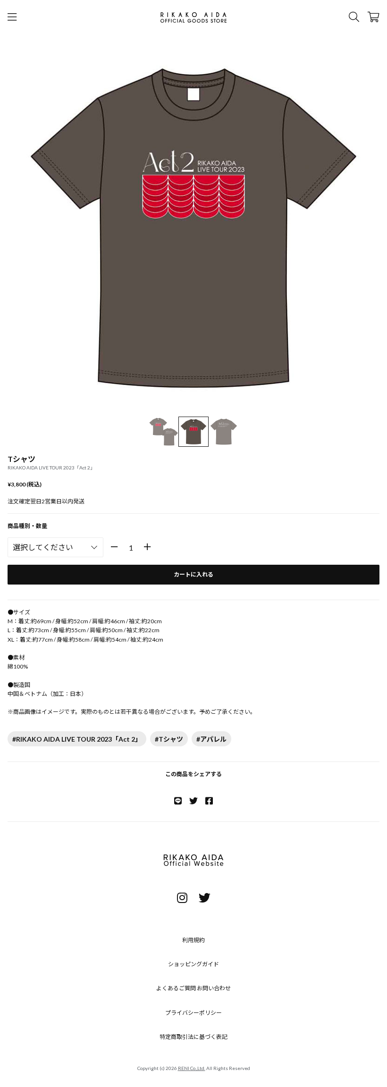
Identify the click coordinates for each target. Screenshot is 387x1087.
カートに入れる (193, 574)
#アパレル (211, 739)
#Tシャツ (169, 739)
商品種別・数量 (27, 525)
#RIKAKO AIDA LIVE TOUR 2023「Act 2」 (77, 739)
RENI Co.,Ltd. (191, 1068)
